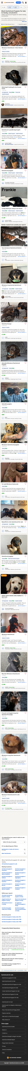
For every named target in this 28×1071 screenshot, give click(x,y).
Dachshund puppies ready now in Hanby (6, 908)
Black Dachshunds (6, 853)
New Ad (19, 2)
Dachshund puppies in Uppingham (20, 877)
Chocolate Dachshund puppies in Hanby (7, 896)
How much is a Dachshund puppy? (10, 1016)
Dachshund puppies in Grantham (7, 869)
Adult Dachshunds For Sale (8, 981)
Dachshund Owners (10, 2)
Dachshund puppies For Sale (9, 978)
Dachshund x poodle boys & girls (11, 130)
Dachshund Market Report (8, 1039)
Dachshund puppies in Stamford (7, 881)
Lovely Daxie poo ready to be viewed (12, 208)
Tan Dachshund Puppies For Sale (10, 987)
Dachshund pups (6, 324)
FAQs (3, 1052)
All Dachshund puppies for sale (9, 864)
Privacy (4, 1046)
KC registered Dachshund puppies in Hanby (20, 904)
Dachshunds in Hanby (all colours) (10, 850)
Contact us (4, 1033)
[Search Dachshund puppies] (22, 2)
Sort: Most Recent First (8, 24)
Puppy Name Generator (8, 1043)
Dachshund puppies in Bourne (7, 884)
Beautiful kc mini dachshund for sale (12, 522)
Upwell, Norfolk (17, 105)
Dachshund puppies (7, 170)
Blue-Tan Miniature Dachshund (11, 674)
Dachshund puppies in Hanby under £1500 (11, 921)
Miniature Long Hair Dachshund (11, 755)
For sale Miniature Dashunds (10, 484)
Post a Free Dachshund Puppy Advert (11, 1010)
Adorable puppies (7, 404)
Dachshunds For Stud (7, 1002)
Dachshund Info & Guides (8, 1026)
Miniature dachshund (8, 634)
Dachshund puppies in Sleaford (20, 873)
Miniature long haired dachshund (11, 285)
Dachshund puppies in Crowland (20, 888)
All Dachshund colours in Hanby (7, 903)
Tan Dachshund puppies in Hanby (19, 896)
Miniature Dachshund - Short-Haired (12, 48)
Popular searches (6, 1013)
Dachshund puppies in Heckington (20, 881)
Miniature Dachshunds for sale (10, 794)
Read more (24, 21)
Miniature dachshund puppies (10, 445)
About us (4, 1030)
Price (21, 7)
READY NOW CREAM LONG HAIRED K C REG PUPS (12, 596)
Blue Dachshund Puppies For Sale (10, 997)
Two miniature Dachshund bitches (12, 248)
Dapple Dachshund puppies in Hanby (6, 899)
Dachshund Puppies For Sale (10, 970)
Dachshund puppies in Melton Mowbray (7, 873)
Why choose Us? (6, 1019)
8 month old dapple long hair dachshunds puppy (10, 713)
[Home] (2, 970)
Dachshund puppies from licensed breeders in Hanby (20, 909)
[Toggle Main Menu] (2, 2)
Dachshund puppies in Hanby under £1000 (11, 919)
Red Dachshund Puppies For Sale (10, 994)
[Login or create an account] (26, 2)
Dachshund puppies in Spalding (20, 884)
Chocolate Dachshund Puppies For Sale (11, 984)
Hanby (26, 970)
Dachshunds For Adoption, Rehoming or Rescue (12, 1005)
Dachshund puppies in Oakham (7, 877)
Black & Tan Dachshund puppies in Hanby (20, 899)
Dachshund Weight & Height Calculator (11, 1036)
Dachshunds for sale (7, 975)
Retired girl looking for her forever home (11, 87)
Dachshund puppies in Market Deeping (7, 888)
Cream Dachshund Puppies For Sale (10, 991)
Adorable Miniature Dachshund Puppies (11, 363)
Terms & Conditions (7, 1049)
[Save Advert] (25, 47)
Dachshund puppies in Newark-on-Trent (20, 869)
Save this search (23, 24)
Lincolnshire (20, 970)
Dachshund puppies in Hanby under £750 (11, 917)
